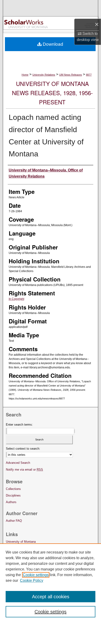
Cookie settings (36, 575)
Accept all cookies (50, 596)
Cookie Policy (31, 580)
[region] (50, 583)
